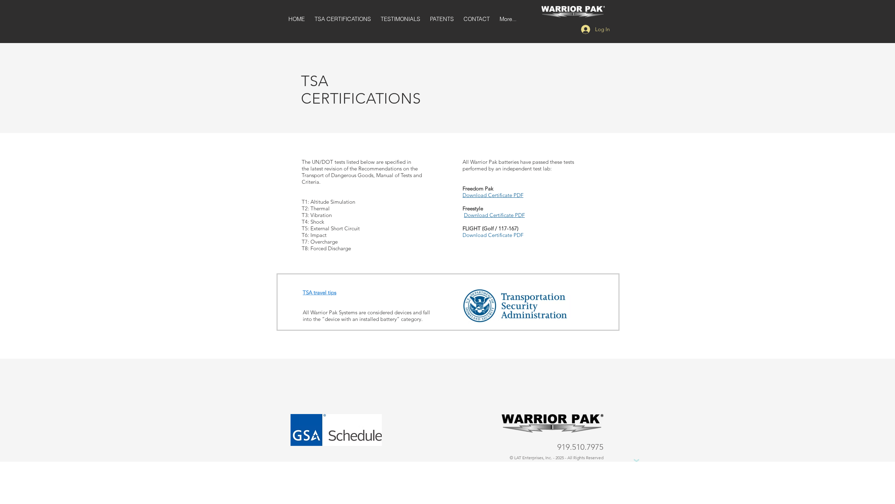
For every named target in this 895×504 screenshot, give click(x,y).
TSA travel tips (319, 292)
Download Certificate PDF (493, 195)
